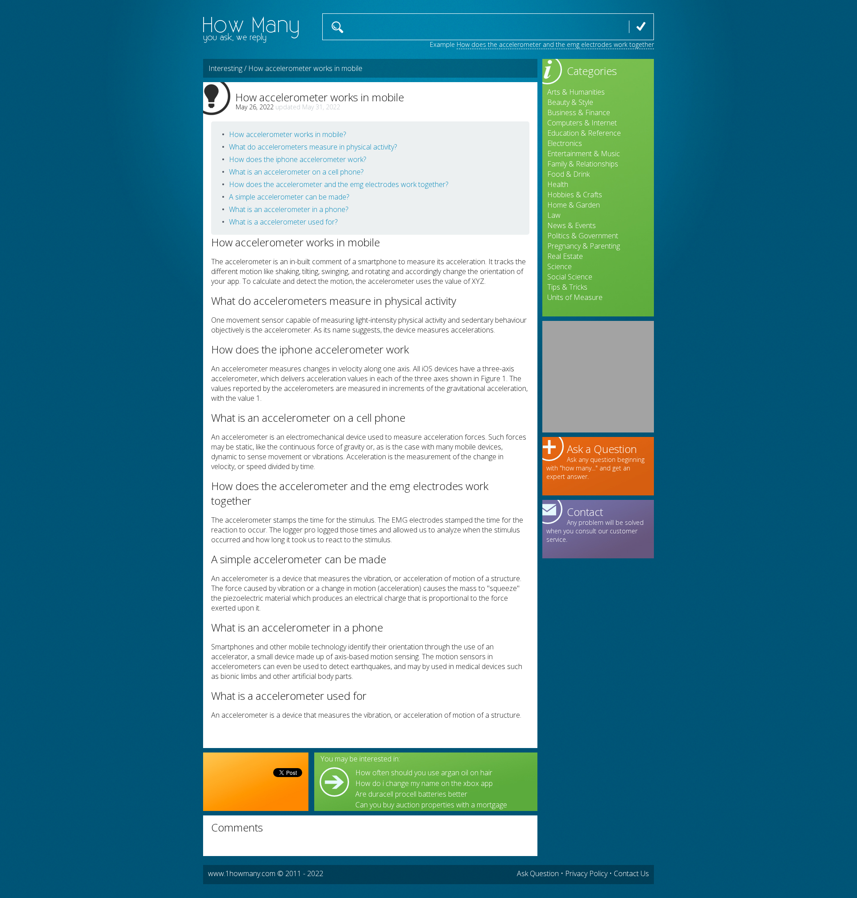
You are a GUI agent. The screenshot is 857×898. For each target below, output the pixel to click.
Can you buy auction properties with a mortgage (431, 805)
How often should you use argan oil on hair (423, 772)
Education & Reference (584, 133)
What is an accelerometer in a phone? (288, 209)
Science (559, 266)
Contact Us (631, 873)
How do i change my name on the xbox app (424, 783)
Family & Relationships (582, 164)
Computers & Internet (582, 123)
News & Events (571, 225)
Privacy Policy (586, 873)
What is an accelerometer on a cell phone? (296, 172)
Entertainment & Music (583, 153)
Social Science (569, 277)
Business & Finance (578, 112)
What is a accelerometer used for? (283, 222)
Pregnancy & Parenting (583, 246)
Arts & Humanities (576, 92)
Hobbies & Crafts (574, 195)
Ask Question (538, 873)
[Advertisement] (598, 376)
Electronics (564, 143)
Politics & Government (582, 236)
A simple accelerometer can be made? (289, 197)
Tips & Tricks (567, 287)
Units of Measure (575, 297)
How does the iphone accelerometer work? (297, 159)
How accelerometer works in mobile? (287, 134)
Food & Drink (568, 174)
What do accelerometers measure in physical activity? (313, 147)
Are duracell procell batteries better (411, 794)
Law (554, 215)
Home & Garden (573, 205)
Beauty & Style (570, 102)
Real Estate (565, 256)
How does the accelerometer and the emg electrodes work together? (338, 184)
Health (557, 184)
